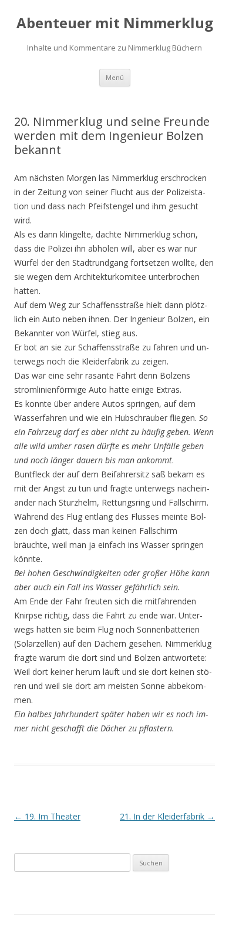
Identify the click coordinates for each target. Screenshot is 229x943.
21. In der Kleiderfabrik (167, 816)
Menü (115, 77)
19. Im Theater (47, 816)
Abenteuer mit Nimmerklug (114, 23)
